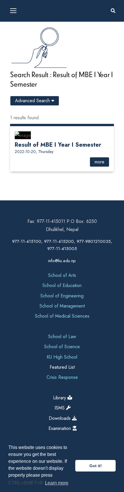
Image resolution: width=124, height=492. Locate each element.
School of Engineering (62, 295)
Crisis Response (62, 377)
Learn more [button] (56, 482)
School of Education (62, 285)
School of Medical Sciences (62, 316)
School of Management (62, 306)
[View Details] (23, 134)
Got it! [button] (95, 465)
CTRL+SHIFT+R (26, 482)
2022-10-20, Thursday (34, 151)
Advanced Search (33, 100)
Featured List (62, 367)
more (99, 162)
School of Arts (62, 275)
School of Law (62, 336)
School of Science (62, 346)
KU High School (62, 357)
